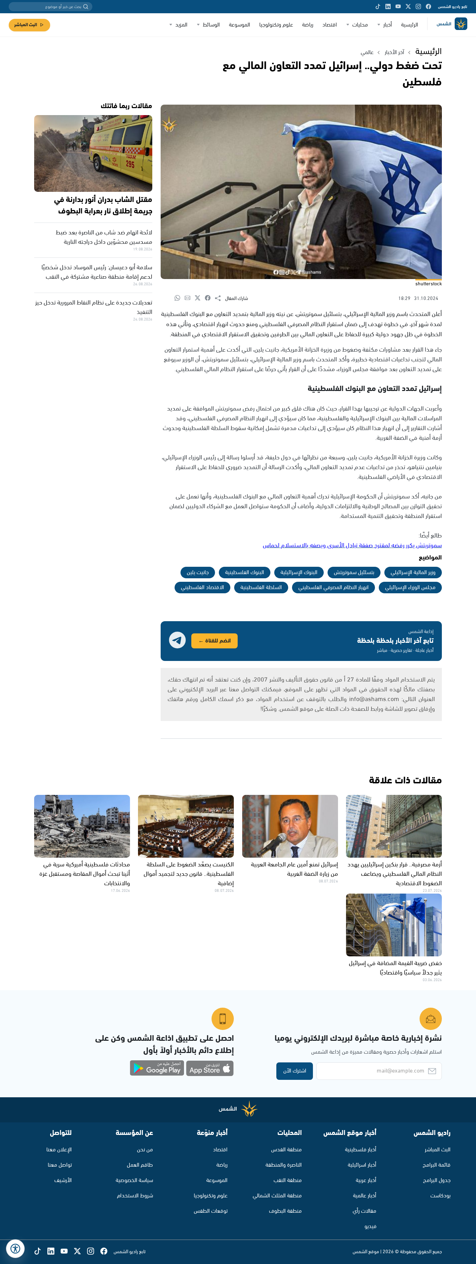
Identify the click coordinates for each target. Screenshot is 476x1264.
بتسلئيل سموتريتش (354, 573)
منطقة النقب (288, 1180)
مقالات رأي (364, 1211)
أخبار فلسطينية (360, 1150)
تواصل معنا (60, 1165)
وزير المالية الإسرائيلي (413, 573)
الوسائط (211, 25)
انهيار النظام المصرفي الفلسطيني (333, 588)
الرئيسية (409, 25)
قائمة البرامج (437, 1165)
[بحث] (85, 6)
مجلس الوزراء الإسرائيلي (410, 588)
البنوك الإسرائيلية (299, 573)
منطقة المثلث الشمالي (277, 1196)
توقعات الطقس (211, 1211)
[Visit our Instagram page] (418, 6)
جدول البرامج (437, 1180)
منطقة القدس (286, 1150)
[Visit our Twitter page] (408, 6)
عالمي (367, 52)
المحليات (289, 1133)
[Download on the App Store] (210, 1068)
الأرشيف (63, 1180)
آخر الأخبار (394, 52)
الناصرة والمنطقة (284, 1165)
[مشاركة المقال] (220, 298)
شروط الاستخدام (135, 1196)
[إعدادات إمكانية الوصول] (15, 1249)
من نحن (145, 1150)
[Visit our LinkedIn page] (388, 6)
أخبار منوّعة (212, 1133)
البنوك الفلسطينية (244, 573)
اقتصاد (329, 25)
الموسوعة (239, 25)
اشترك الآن (294, 1071)
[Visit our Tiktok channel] (378, 6)
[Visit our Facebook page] (428, 6)
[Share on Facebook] (210, 298)
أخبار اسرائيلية (362, 1165)
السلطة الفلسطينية (261, 588)
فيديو (370, 1226)
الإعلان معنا (59, 1150)
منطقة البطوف (285, 1211)
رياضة (307, 25)
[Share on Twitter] (200, 298)
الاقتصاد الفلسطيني (202, 588)
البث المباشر (25, 25)
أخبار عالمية (364, 1196)
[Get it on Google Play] (157, 1068)
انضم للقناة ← (214, 641)
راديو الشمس (432, 1133)
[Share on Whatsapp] (180, 298)
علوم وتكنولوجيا (276, 25)
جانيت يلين (198, 573)
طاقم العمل (140, 1165)
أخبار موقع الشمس (349, 1133)
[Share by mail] (190, 298)
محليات (360, 25)
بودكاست (440, 1196)
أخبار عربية (366, 1180)
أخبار (387, 25)
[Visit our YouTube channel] (398, 6)
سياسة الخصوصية (134, 1180)
